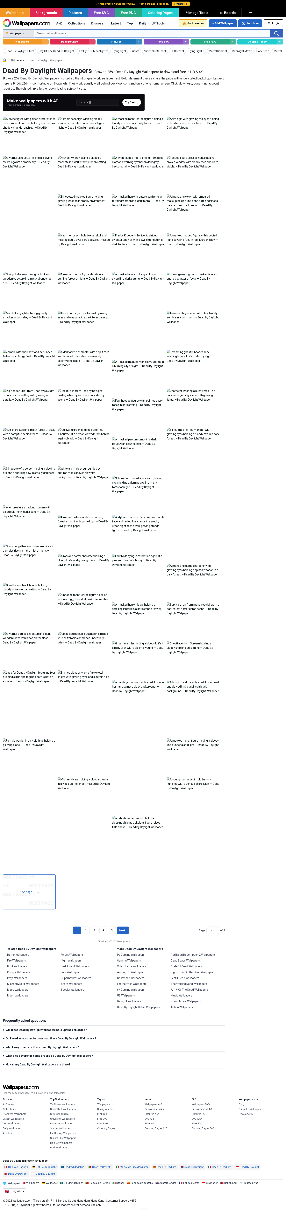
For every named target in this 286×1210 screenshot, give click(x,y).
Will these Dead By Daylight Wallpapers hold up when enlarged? (46, 1029)
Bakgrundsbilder (73, 1182)
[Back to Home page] (26, 23)
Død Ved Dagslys (18, 1167)
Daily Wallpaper (11, 1128)
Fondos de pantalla (142, 1182)
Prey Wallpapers (17, 978)
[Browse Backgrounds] (92, 41)
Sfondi (120, 1182)
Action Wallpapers (182, 1007)
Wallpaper (51, 1182)
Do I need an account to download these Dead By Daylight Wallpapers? (51, 1038)
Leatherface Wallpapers (132, 983)
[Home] (4, 60)
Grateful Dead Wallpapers (186, 966)
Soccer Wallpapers (61, 1128)
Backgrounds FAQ (202, 1109)
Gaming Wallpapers (129, 960)
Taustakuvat (251, 1182)
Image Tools (198, 13)
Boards (230, 13)
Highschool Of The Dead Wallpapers (193, 972)
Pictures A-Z (152, 1113)
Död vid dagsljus (74, 1167)
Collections (76, 23)
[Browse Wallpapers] (45, 41)
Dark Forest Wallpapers (75, 966)
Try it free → (180, 4)
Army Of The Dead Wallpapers (189, 989)
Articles (7, 1133)
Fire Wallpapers (16, 960)
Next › (122, 930)
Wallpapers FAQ (201, 1104)
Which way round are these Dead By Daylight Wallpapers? (42, 1047)
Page (202, 930)
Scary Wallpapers (71, 983)
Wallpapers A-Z (153, 1104)
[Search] (276, 33)
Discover (98, 23)
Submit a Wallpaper (250, 1109)
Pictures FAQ (199, 1113)
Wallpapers (15, 13)
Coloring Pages (160, 13)
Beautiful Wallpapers (62, 1123)
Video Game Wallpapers (131, 966)
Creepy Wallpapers (18, 972)
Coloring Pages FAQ (203, 1128)
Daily (142, 23)
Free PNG (128, 13)
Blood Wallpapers (17, 989)
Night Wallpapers (71, 960)
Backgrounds (46, 13)
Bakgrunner (230, 1182)
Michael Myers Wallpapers (23, 983)
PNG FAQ (197, 1123)
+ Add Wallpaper (222, 23)
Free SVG (101, 13)
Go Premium (195, 23)
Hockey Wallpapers (61, 1142)
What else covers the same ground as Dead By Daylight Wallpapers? (49, 1055)
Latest (116, 23)
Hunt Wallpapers (17, 966)
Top (130, 23)
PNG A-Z (150, 1123)
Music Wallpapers (181, 995)
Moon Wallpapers (17, 995)
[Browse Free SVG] (186, 41)
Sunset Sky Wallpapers (63, 1138)
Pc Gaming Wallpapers (131, 954)
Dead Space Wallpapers (185, 960)
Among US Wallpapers (131, 972)
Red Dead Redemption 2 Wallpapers (193, 954)
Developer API (247, 1113)
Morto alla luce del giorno (134, 1167)
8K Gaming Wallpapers (131, 989)
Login (276, 23)
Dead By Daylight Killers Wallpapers (138, 1007)
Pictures (75, 13)
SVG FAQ (197, 1118)
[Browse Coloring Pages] (280, 41)
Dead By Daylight (101, 1167)
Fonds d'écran (191, 1182)
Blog (241, 1104)
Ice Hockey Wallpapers (63, 1133)
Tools (160, 23)
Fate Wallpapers (71, 972)
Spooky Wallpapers (72, 989)
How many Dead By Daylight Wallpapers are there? (38, 1064)
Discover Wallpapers (14, 1113)
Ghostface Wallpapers (130, 978)
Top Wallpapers (12, 1123)
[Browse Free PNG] (233, 41)
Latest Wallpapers (13, 1118)
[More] (250, 12)
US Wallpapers (126, 995)
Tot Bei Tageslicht (46, 1167)
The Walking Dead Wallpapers (189, 983)
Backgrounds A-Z (155, 1109)
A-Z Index (8, 1104)
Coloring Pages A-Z (156, 1128)
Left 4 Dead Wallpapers (185, 978)
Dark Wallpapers (59, 1147)
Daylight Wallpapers (129, 1001)
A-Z (59, 23)
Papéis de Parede (99, 1182)
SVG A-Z (149, 1118)
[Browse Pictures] (139, 41)
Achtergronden (167, 1182)
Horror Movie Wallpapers (186, 1001)
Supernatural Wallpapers (76, 978)
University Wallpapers (62, 1118)
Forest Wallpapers (72, 954)
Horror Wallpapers (18, 954)
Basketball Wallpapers (63, 1109)
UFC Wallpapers (59, 1113)
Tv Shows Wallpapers (62, 1104)
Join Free (253, 23)
